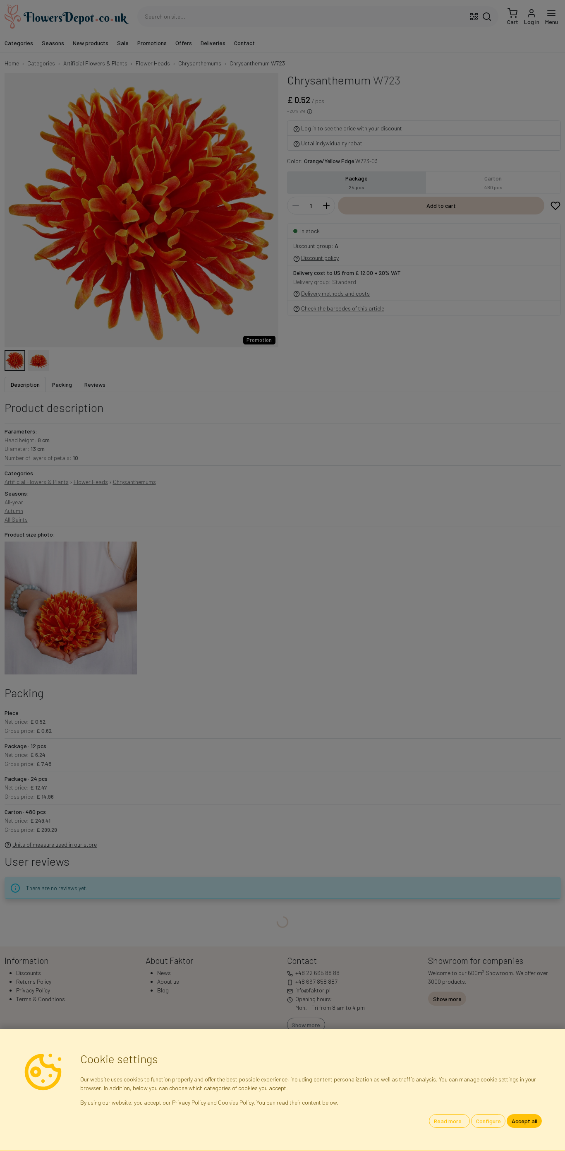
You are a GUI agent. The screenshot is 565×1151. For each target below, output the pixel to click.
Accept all (524, 1121)
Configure (488, 1121)
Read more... (449, 1121)
